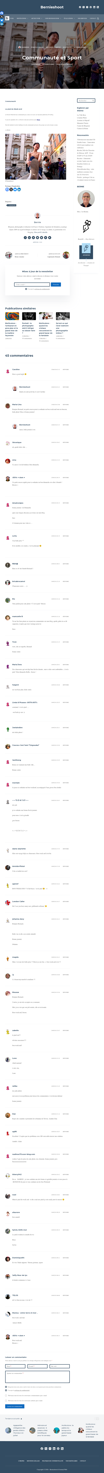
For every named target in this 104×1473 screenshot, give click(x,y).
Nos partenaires (71, 1461)
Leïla (14, 536)
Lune (14, 1058)
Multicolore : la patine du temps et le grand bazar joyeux (67, 1430)
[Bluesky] (15, 189)
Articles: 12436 (37, 242)
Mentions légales (33, 1461)
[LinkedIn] (94, 7)
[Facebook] (80, 7)
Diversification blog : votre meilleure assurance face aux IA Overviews (85, 172)
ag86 (14, 1132)
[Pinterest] (91, 7)
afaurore (16, 1212)
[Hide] (1, 27)
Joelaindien (17, 728)
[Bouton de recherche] (93, 100)
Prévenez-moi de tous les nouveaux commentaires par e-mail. (27, 1395)
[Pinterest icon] (45, 237)
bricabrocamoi (18, 581)
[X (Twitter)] (84, 7)
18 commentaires (44, 341)
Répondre (66, 369)
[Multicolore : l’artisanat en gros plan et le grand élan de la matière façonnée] (12, 316)
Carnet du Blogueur (83, 126)
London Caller (18, 901)
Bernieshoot (24, 387)
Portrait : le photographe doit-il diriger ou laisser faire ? (28, 328)
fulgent (15, 685)
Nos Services (82, 18)
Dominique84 (18, 1258)
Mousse (15, 992)
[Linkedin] (19, 189)
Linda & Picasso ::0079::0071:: (24, 702)
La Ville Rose (81, 115)
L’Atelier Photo (82, 118)
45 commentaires (80, 47)
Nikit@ (15, 564)
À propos (21, 1461)
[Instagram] (87, 7)
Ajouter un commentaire (15, 1373)
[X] (11, 189)
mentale (16, 783)
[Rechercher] (98, 18)
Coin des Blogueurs (52, 18)
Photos (69, 47)
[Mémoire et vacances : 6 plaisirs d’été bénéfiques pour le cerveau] (32, 1430)
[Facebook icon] (25, 237)
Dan (14, 1114)
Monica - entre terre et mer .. (25, 1313)
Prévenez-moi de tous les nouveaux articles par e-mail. (25, 1401)
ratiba (14, 1086)
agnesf (15, 884)
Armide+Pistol (18, 866)
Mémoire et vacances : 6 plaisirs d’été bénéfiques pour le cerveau (43, 1430)
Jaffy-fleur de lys (19, 1275)
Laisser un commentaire (14, 1406)
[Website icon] (33, 237)
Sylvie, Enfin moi (19, 1230)
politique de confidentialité (42, 289)
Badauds (12, 205)
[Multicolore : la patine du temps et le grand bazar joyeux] (57, 1430)
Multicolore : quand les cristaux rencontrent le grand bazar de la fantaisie (92, 1430)
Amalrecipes (17, 503)
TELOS (15, 1295)
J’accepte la (39, 289)
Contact (93, 18)
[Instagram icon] (41, 237)
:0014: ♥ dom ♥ (18, 477)
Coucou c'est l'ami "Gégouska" (25, 745)
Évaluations (68, 18)
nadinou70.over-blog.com (23, 1154)
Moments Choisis (82, 123)
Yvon (14, 642)
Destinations (21, 18)
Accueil (11, 18)
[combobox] (84, 100)
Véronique (16, 442)
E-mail (31, 1366)
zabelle (15, 1030)
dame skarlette (19, 849)
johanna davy (18, 919)
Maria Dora (17, 665)
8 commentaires (60, 338)
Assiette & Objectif (83, 120)
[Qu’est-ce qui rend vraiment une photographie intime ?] (63, 316)
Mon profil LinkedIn (40, 232)
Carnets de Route (82, 128)
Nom (9, 1366)
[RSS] (98, 7)
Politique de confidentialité (52, 1461)
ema (14, 460)
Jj (13, 975)
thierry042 (17, 1174)
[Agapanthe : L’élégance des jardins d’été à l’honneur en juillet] (8, 1430)
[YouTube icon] (49, 237)
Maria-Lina (16, 405)
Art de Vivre (35, 18)
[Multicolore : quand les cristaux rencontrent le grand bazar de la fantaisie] (46, 316)
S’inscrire (56, 284)
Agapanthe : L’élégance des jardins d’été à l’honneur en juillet (19, 1430)
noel (14, 1195)
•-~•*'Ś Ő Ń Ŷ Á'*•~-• (20, 800)
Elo (13, 599)
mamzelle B (17, 616)
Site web (53, 1366)
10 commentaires (27, 338)
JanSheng (16, 760)
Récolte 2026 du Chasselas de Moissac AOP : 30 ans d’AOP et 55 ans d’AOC (85, 153)
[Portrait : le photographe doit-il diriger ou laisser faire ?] (29, 316)
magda (15, 957)
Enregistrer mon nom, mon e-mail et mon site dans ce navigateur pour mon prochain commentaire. (34, 1387)
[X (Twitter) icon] (37, 237)
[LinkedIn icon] (29, 237)
